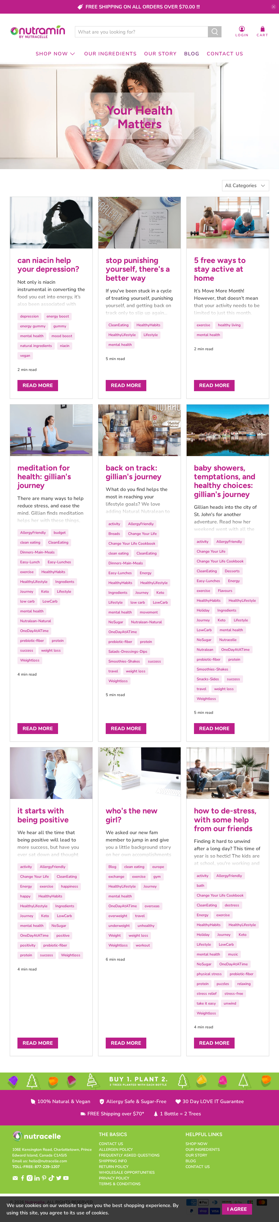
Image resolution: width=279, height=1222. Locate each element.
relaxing (244, 983)
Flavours (225, 590)
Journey (26, 591)
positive (62, 935)
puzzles (223, 983)
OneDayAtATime (34, 630)
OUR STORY (160, 53)
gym (157, 876)
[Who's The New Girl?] (139, 773)
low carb (27, 601)
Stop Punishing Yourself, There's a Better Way (138, 269)
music (233, 954)
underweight (119, 925)
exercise (203, 325)
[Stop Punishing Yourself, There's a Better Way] (139, 222)
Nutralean (205, 649)
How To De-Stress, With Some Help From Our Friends (225, 819)
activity (114, 523)
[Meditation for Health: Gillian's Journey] (51, 430)
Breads (114, 533)
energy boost (58, 316)
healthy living (229, 325)
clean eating (30, 542)
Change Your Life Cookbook (131, 543)
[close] (273, 7)
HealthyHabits (148, 325)
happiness (69, 886)
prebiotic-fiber (32, 640)
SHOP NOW (52, 53)
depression (29, 316)
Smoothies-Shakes (124, 661)
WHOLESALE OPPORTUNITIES (127, 1172)
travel (113, 671)
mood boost (61, 336)
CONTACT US (225, 53)
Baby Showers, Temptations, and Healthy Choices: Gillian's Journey (224, 481)
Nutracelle (227, 639)
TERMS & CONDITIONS (120, 1184)
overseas (152, 906)
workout (143, 945)
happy (25, 896)
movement (149, 612)
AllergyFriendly (33, 532)
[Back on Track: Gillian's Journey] (139, 430)
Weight (114, 935)
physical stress (209, 974)
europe (158, 866)
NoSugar (115, 622)
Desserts (232, 571)
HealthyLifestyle (122, 334)
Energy (145, 573)
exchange (116, 876)
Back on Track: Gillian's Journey (134, 472)
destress (232, 905)
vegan (25, 355)
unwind (230, 1003)
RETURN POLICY (113, 1166)
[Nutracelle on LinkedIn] (37, 1179)
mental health (32, 336)
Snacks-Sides (208, 679)
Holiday (203, 610)
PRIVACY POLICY (114, 1178)
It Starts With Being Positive (43, 815)
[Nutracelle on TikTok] (51, 1179)
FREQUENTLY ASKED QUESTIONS (129, 1155)
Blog (112, 866)
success (26, 650)
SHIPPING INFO (113, 1161)
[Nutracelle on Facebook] (23, 1179)
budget (60, 532)
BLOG (191, 53)
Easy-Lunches (59, 562)
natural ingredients (36, 345)
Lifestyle (151, 334)
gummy (59, 326)
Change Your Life (142, 533)
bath (200, 885)
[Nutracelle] (38, 32)
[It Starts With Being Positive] (51, 773)
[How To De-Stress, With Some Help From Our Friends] (228, 773)
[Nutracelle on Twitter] (59, 1179)
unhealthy (146, 925)
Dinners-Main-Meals (37, 552)
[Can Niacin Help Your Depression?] (51, 222)
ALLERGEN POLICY (116, 1149)
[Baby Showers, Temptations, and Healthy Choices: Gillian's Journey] (228, 430)
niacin (64, 345)
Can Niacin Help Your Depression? (48, 265)
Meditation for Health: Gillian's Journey (44, 476)
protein (58, 640)
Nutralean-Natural (35, 621)
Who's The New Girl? (131, 815)
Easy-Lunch (30, 562)
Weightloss (30, 660)
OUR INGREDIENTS (110, 53)
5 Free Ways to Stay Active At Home (220, 269)
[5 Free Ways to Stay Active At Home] (228, 222)
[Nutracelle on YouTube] (66, 1179)
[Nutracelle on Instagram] (30, 1179)
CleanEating (118, 325)
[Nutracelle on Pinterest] (44, 1179)
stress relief (207, 993)
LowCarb (50, 601)
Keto (45, 591)
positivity (27, 945)
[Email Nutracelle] (15, 1179)
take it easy (206, 1003)
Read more (38, 385)
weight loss (51, 650)
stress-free (234, 993)
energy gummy (33, 326)
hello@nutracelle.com (48, 1161)
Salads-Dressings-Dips (127, 651)
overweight (117, 915)
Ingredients (64, 581)
